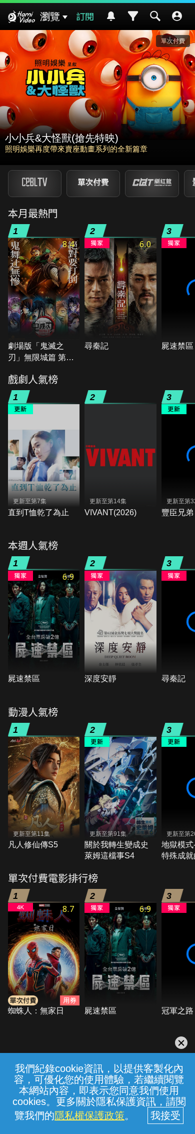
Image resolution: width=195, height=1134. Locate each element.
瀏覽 (50, 16)
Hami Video (21, 18)
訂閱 (85, 16)
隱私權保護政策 (89, 1115)
